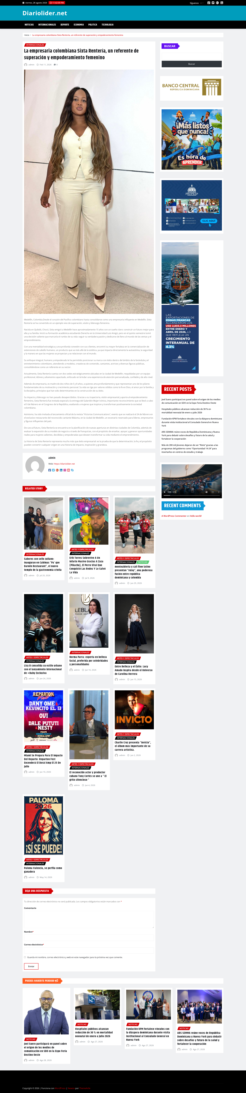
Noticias (29, 25)
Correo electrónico (34, 944)
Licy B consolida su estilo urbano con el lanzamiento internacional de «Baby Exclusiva (43, 669)
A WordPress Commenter (174, 516)
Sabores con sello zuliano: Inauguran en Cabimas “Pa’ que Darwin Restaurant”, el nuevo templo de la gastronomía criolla (43, 564)
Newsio (71, 1088)
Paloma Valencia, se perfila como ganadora (43, 870)
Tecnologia (108, 25)
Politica (92, 25)
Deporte (65, 25)
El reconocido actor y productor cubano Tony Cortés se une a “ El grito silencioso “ (88, 776)
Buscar (169, 46)
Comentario (30, 908)
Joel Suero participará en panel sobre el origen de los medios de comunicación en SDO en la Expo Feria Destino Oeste (45, 1049)
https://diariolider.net (64, 463)
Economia (79, 25)
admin (31, 64)
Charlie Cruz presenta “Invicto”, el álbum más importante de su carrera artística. (133, 746)
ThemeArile (84, 1088)
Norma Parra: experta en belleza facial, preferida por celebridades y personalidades (88, 661)
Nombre (29, 931)
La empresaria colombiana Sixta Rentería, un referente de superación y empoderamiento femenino (77, 35)
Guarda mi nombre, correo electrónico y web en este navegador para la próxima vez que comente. (75, 957)
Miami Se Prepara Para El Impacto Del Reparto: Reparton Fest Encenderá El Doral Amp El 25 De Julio (43, 761)
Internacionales (47, 25)
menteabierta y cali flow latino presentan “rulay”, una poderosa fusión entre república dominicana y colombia (134, 572)
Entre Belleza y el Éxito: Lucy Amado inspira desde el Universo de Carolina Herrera (134, 670)
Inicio (26, 35)
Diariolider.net (44, 13)
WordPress (60, 1088)
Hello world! (196, 516)
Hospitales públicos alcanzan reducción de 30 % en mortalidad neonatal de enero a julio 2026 (94, 1033)
